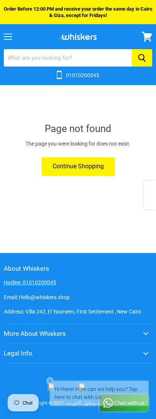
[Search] (142, 58)
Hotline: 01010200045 (30, 282)
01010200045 (82, 75)
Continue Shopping (78, 166)
